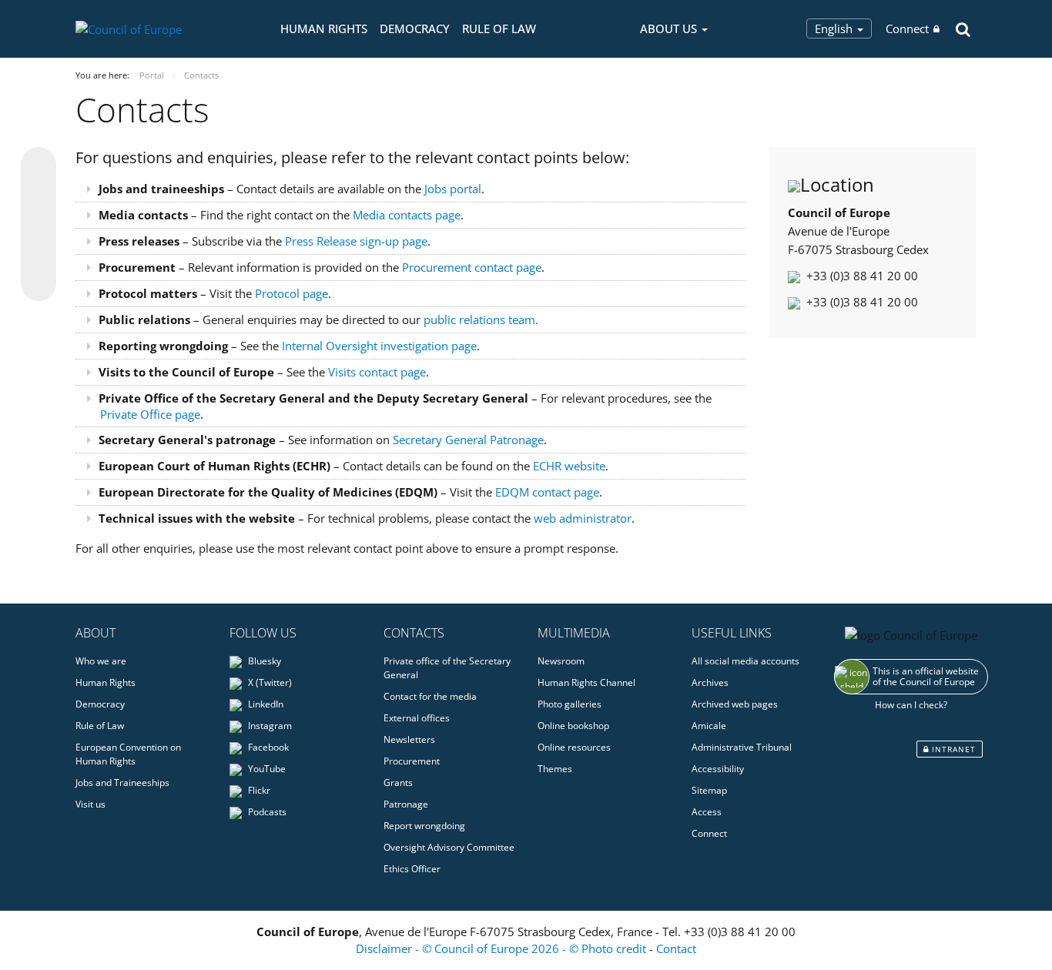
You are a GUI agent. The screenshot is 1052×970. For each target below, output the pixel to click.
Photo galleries (569, 704)
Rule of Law (499, 28)
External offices (417, 717)
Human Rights (323, 28)
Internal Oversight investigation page (379, 345)
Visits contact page (377, 372)
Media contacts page (407, 214)
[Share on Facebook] (38, 224)
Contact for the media (430, 696)
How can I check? (911, 704)
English (835, 28)
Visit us (90, 804)
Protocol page (291, 293)
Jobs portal (452, 188)
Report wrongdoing (424, 825)
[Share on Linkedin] (38, 254)
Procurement (412, 761)
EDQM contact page (547, 492)
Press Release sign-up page (356, 241)
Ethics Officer (412, 868)
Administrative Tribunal (742, 747)
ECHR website (569, 465)
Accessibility (718, 768)
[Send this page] (38, 283)
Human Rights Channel (586, 682)
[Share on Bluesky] (38, 166)
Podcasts (266, 811)
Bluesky (263, 660)
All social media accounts (745, 660)
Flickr (258, 790)
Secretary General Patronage (468, 439)
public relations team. (481, 319)
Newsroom (561, 660)
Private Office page (150, 414)
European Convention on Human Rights (128, 754)
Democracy (415, 28)
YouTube (266, 768)
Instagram (269, 725)
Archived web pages (735, 704)
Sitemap (709, 790)
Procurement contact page (471, 267)
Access (707, 811)
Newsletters (409, 739)
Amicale (709, 725)
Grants (398, 782)
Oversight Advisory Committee (449, 847)
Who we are (100, 660)
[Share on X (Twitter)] (38, 195)
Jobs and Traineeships (122, 782)
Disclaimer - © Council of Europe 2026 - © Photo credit (502, 948)
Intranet (952, 749)
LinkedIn (264, 704)
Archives (710, 682)
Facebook (267, 747)
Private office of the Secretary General (447, 667)
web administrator (583, 518)
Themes (555, 768)
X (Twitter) (269, 682)
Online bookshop (573, 725)
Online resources (574, 747)
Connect (907, 28)
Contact (676, 948)
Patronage (406, 804)
